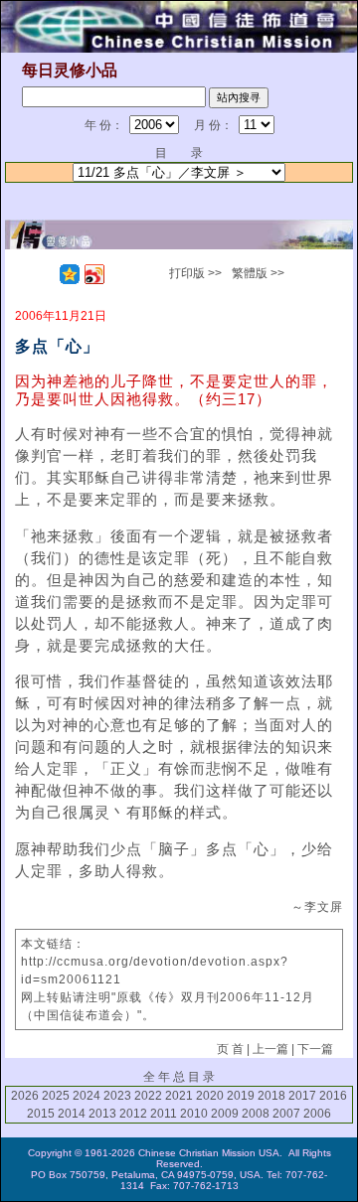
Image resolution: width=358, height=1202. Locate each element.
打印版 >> (195, 273)
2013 (102, 1114)
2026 (25, 1096)
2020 (210, 1096)
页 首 (230, 1049)
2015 (41, 1114)
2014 (72, 1114)
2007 (286, 1114)
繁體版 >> (258, 273)
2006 (317, 1114)
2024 (86, 1096)
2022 (148, 1096)
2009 (225, 1114)
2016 (333, 1096)
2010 (194, 1114)
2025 (56, 1096)
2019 (241, 1096)
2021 (179, 1096)
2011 (163, 1114)
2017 (302, 1096)
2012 (133, 1114)
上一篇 (270, 1049)
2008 (255, 1114)
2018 (271, 1096)
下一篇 (315, 1049)
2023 (117, 1096)
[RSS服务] (45, 274)
